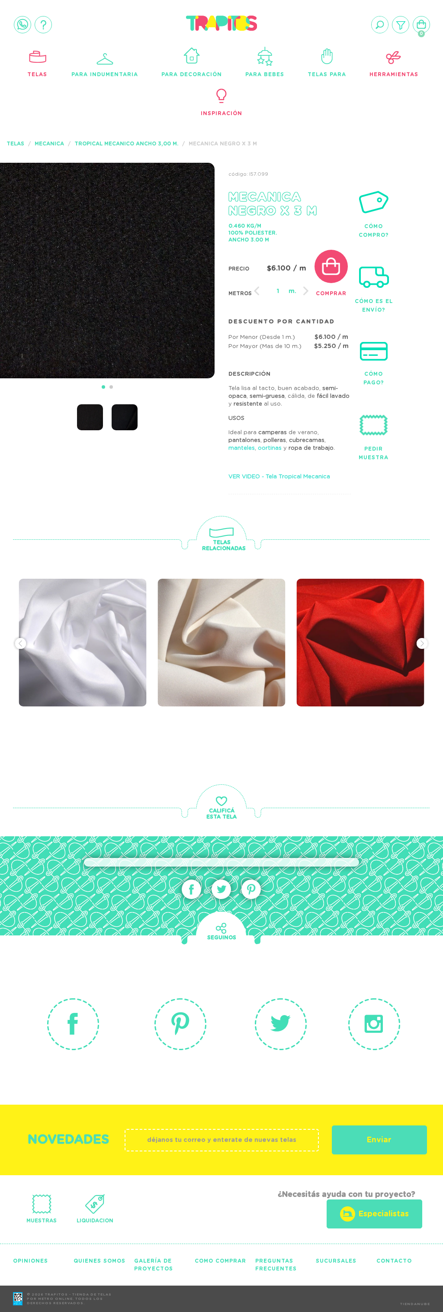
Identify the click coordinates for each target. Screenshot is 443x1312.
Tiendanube (415, 1304)
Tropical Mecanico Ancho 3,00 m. (126, 143)
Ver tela (137, 638)
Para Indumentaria (104, 74)
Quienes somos (99, 1261)
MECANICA (49, 143)
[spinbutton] (278, 291)
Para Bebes (264, 74)
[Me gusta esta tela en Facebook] (191, 889)
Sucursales (336, 1261)
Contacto (394, 1261)
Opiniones (30, 1261)
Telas (37, 74)
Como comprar (220, 1261)
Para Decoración (191, 74)
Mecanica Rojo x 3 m (360, 615)
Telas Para (327, 74)
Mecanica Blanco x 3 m (85, 620)
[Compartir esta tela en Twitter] (221, 889)
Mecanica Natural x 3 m (226, 620)
